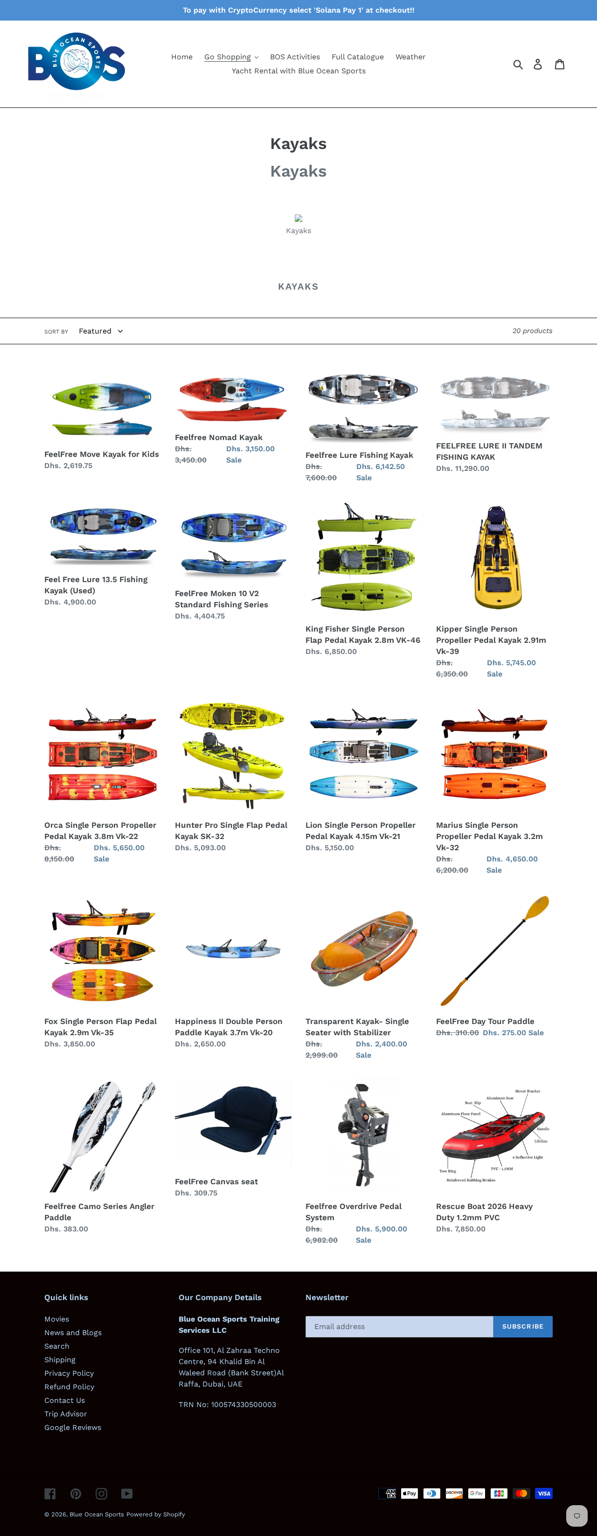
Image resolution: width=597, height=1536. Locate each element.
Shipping (60, 1359)
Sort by (56, 331)
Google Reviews (72, 1427)
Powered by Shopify (155, 1514)
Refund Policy (69, 1386)
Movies (56, 1319)
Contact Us (64, 1400)
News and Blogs (73, 1332)
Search (56, 1346)
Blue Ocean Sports (96, 1514)
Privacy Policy (69, 1373)
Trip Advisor (65, 1413)
